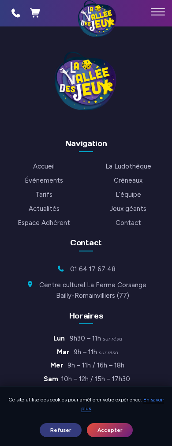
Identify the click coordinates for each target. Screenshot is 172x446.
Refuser (60, 430)
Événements (44, 180)
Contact (128, 223)
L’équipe (128, 195)
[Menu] (158, 12)
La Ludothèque (128, 166)
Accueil (44, 166)
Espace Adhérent (44, 223)
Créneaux (128, 180)
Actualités (44, 209)
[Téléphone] (16, 13)
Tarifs (43, 195)
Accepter (109, 430)
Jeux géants (128, 209)
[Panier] (35, 13)
